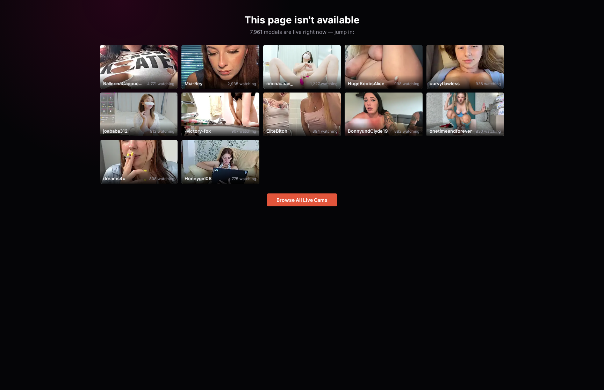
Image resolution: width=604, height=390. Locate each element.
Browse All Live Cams (302, 200)
